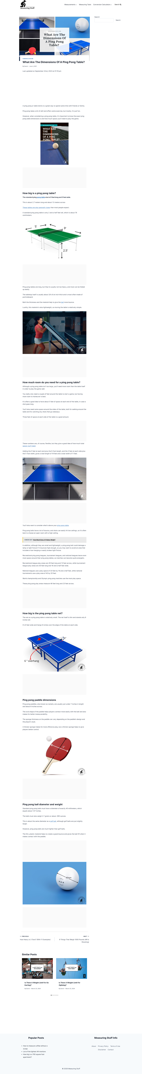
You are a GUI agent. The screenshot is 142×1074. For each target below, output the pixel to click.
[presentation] (37, 968)
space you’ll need (29, 446)
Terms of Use (115, 1046)
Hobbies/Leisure (28, 58)
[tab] (51, 995)
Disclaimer (102, 1050)
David (26, 66)
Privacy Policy (103, 1046)
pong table (41, 197)
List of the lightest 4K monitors (34, 1052)
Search (97, 17)
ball (62, 302)
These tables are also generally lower (36, 208)
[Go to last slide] (24, 976)
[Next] (84, 976)
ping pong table (63, 525)
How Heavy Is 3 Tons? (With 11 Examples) (35, 938)
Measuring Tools (85, 5)
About (94, 1046)
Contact (111, 1050)
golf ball (53, 821)
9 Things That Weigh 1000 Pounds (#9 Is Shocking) (74, 939)
